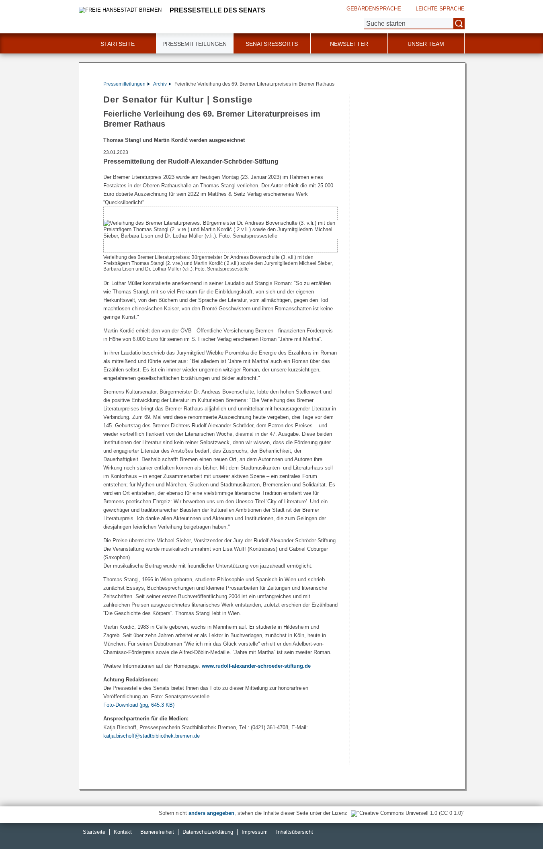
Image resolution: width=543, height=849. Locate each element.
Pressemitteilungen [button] (194, 44)
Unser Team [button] (426, 44)
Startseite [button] (117, 44)
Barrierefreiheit (157, 832)
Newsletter (349, 44)
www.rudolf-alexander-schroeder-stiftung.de (256, 666)
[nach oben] (518, 824)
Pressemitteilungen (124, 84)
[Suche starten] (459, 23)
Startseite (94, 832)
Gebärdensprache (373, 9)
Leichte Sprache (440, 9)
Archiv (160, 84)
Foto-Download (138, 705)
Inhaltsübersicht (294, 832)
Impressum (255, 832)
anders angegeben (211, 813)
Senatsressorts (272, 44)
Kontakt (123, 832)
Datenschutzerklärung (207, 832)
